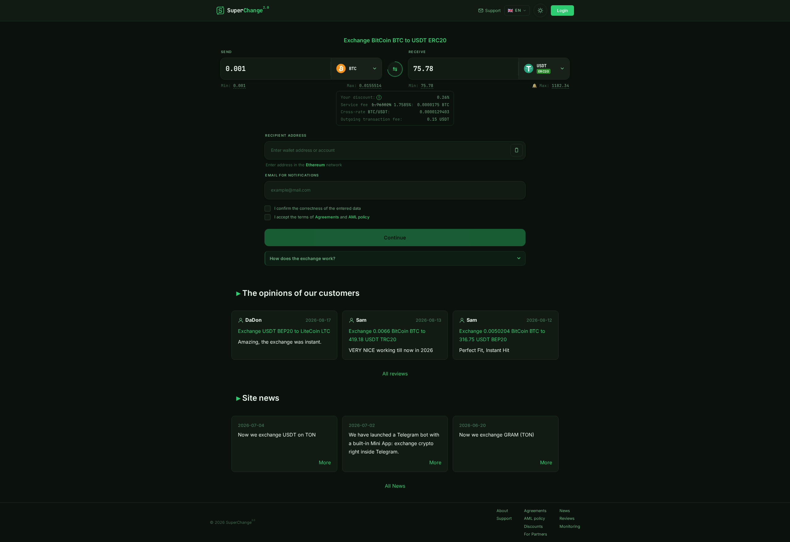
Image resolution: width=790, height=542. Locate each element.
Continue (395, 237)
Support (493, 10)
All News (395, 486)
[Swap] (395, 69)
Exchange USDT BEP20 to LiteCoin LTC (284, 331)
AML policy (358, 216)
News (564, 510)
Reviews (567, 518)
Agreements (327, 216)
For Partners (535, 534)
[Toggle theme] (540, 10)
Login (562, 10)
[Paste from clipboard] (516, 150)
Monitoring (569, 526)
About (502, 510)
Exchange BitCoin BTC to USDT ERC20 (395, 40)
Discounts (533, 526)
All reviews (395, 373)
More (325, 462)
